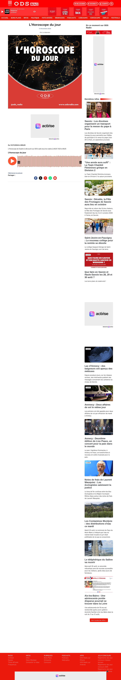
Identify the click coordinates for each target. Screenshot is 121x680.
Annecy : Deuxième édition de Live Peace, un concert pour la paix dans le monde (98, 442)
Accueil (4, 18)
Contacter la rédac (32, 662)
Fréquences (12, 664)
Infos (26, 18)
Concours (83, 18)
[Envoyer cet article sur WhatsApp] (50, 179)
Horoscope (95, 18)
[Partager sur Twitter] (40, 179)
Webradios (60, 18)
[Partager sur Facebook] (35, 179)
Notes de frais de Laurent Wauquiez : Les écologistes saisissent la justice (98, 483)
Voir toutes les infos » (99, 620)
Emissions (47, 660)
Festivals (115, 18)
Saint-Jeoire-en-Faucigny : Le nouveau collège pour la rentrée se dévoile (99, 240)
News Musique (31, 660)
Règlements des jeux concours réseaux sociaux (105, 660)
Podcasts (71, 18)
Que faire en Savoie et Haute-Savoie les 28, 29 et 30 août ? (98, 275)
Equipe (10, 660)
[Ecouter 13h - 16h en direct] (99, 32)
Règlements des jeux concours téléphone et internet (105, 671)
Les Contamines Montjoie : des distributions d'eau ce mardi (98, 524)
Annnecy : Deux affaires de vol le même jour (97, 406)
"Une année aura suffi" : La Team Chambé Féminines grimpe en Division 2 (97, 166)
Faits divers (47, 18)
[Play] (3, 12)
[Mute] (34, 11)
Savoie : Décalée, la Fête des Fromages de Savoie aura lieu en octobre (98, 202)
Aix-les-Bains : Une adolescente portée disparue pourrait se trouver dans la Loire (96, 599)
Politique (35, 18)
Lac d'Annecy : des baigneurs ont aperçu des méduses (98, 368)
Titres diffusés (13, 662)
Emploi (106, 18)
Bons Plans (16, 18)
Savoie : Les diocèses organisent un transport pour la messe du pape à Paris (98, 125)
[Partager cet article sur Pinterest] (45, 179)
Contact (11, 658)
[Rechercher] (111, 4)
